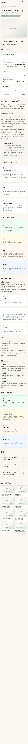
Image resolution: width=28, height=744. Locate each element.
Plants (2, 6)
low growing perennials (11, 6)
